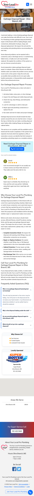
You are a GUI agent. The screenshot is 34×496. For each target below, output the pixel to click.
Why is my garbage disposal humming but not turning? (16, 290)
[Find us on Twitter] (19, 469)
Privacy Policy (8, 486)
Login (28, 486)
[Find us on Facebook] (14, 469)
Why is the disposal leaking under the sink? (16, 310)
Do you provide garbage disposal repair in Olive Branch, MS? (15, 317)
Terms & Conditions (19, 486)
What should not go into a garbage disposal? (13, 325)
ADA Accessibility (23, 484)
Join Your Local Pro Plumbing (17, 492)
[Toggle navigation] (31, 4)
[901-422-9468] (27, 4)
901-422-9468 (18, 149)
